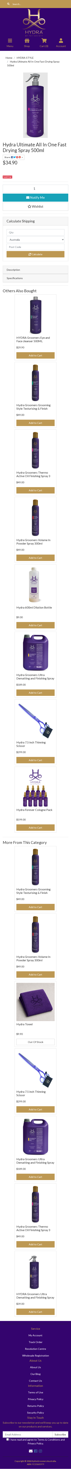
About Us (35, 1367)
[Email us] (31, 1451)
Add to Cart (35, 355)
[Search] (8, 4)
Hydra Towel (24, 1024)
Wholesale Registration (35, 1355)
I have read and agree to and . (37, 1441)
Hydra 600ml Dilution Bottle (34, 607)
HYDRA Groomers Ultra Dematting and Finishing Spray (35, 1295)
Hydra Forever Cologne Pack (34, 809)
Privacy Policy (35, 1399)
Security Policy (35, 1412)
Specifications (15, 278)
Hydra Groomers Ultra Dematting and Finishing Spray (35, 676)
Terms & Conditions (48, 1439)
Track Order (35, 1342)
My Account (35, 1335)
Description (13, 269)
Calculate (36, 254)
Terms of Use (35, 1392)
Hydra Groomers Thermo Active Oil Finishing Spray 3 (33, 474)
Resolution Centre (35, 1348)
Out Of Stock (35, 1042)
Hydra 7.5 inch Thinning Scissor (31, 744)
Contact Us (35, 1380)
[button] (35, 207)
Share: (7, 157)
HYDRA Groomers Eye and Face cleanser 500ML (33, 339)
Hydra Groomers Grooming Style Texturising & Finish (33, 406)
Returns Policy (35, 1405)
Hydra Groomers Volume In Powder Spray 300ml (33, 541)
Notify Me (37, 197)
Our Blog (35, 1373)
